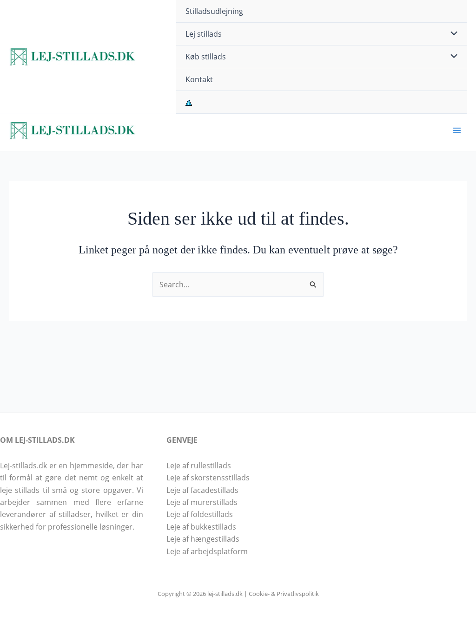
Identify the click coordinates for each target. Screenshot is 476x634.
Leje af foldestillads (199, 514)
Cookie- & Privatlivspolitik (284, 593)
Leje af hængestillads (202, 539)
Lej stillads (203, 34)
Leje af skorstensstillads (208, 477)
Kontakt (199, 79)
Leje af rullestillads (198, 465)
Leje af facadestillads (202, 490)
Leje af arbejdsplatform (207, 551)
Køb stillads (205, 57)
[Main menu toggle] (457, 130)
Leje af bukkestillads (201, 527)
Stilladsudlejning (214, 11)
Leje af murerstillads (202, 502)
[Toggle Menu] (451, 34)
